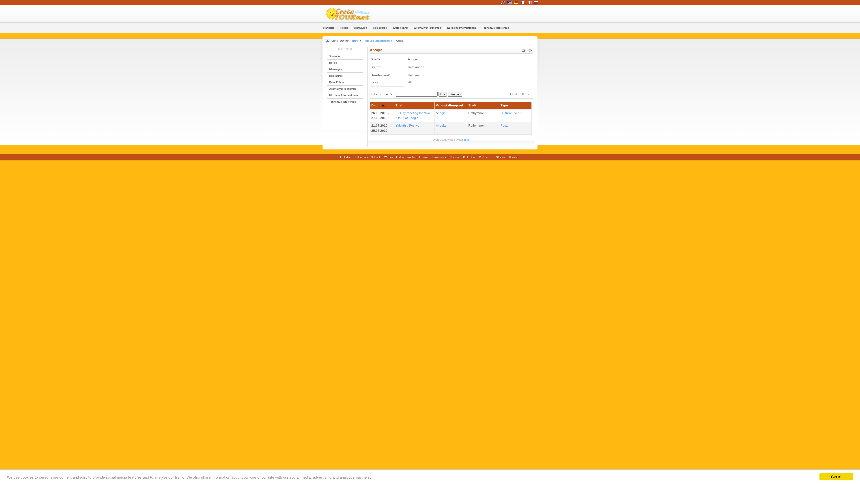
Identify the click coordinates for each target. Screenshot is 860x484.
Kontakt (513, 157)
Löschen (454, 94)
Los (442, 94)
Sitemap (500, 157)
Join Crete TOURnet (368, 157)
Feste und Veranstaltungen (377, 40)
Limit (513, 94)
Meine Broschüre (408, 157)
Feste (505, 125)
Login (425, 157)
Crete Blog (469, 157)
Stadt (472, 105)
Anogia (441, 113)
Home (355, 40)
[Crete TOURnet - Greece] (353, 14)
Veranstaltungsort (449, 105)
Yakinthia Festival (408, 125)
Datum (376, 105)
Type (504, 105)
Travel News (439, 157)
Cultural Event (510, 113)
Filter (374, 94)
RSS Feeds (485, 157)
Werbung (389, 157)
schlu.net (464, 139)
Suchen (454, 157)
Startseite (348, 157)
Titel (399, 105)
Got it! (836, 477)
